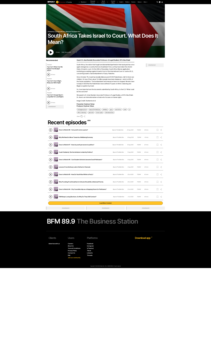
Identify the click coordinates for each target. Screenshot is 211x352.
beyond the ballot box (94, 109)
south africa (118, 109)
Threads (89, 255)
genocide (91, 112)
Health (121, 2)
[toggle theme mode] (160, 2)
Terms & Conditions (74, 248)
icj (129, 109)
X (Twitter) (90, 248)
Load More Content (105, 203)
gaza (111, 109)
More (145, 2)
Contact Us (71, 253)
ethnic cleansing (82, 112)
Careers (70, 243)
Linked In (90, 253)
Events (133, 2)
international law (109, 112)
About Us (71, 246)
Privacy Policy (72, 250)
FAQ (69, 255)
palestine (105, 109)
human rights (99, 112)
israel (125, 109)
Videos (139, 2)
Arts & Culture (103, 2)
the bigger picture (82, 109)
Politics (127, 2)
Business (83, 2)
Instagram (90, 246)
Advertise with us (54, 243)
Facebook (90, 243)
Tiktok (89, 250)
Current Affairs (113, 2)
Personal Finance (92, 2)
